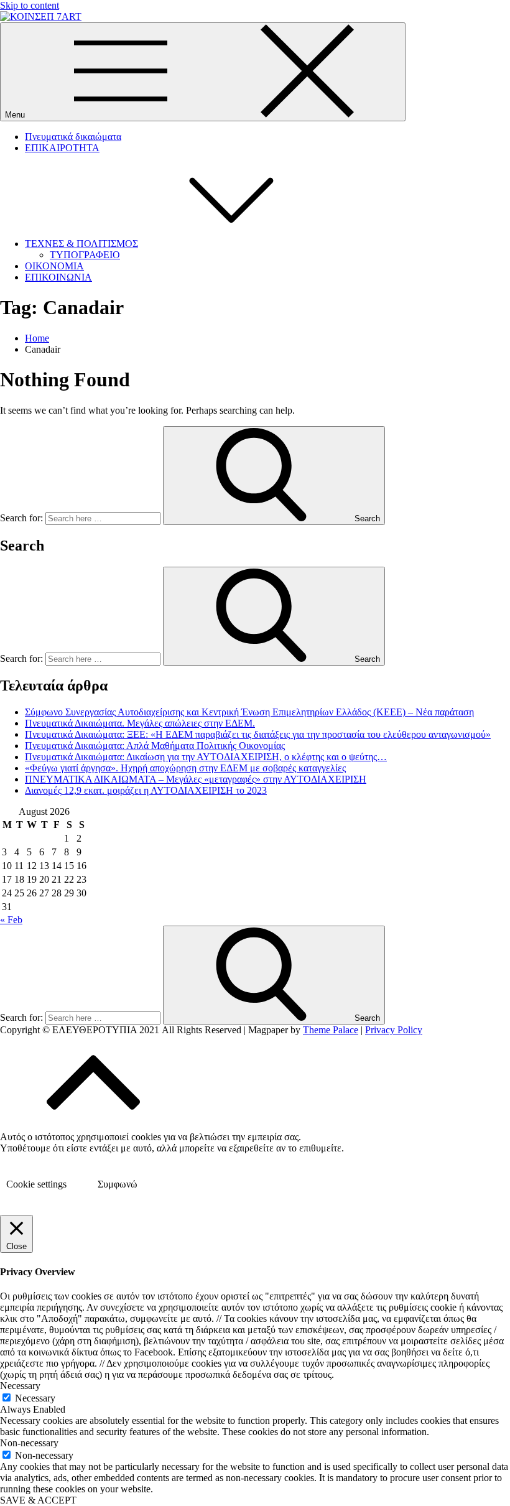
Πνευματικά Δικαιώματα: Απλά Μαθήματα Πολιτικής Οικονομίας (155, 745)
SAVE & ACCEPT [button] (38, 1500)
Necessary (35, 1398)
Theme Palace (330, 1030)
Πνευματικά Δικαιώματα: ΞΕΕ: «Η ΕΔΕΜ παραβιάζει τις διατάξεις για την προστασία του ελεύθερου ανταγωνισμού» (258, 734)
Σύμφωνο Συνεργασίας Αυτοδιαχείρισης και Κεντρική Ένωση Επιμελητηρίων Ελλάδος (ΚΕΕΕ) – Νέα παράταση (249, 712)
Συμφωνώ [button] (117, 1184)
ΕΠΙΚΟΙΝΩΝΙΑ (58, 277)
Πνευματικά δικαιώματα (73, 136)
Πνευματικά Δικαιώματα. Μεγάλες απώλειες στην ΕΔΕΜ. (140, 723)
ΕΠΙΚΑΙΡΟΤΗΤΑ (62, 147)
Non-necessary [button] (29, 1443)
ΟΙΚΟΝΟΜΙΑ (54, 266)
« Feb (11, 919)
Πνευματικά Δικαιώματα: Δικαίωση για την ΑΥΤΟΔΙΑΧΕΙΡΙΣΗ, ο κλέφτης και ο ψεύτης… (206, 756)
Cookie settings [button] (36, 1184)
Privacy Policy (393, 1030)
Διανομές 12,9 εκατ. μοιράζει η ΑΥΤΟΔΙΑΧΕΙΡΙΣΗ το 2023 (146, 790)
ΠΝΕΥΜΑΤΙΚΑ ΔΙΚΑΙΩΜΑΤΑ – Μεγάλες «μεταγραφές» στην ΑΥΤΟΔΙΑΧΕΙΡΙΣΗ (195, 779)
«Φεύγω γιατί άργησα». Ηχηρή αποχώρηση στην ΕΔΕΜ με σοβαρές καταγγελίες (185, 768)
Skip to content (29, 5)
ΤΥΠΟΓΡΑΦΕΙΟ (85, 254)
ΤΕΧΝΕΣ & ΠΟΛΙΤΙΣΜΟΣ (81, 243)
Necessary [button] (20, 1385)
